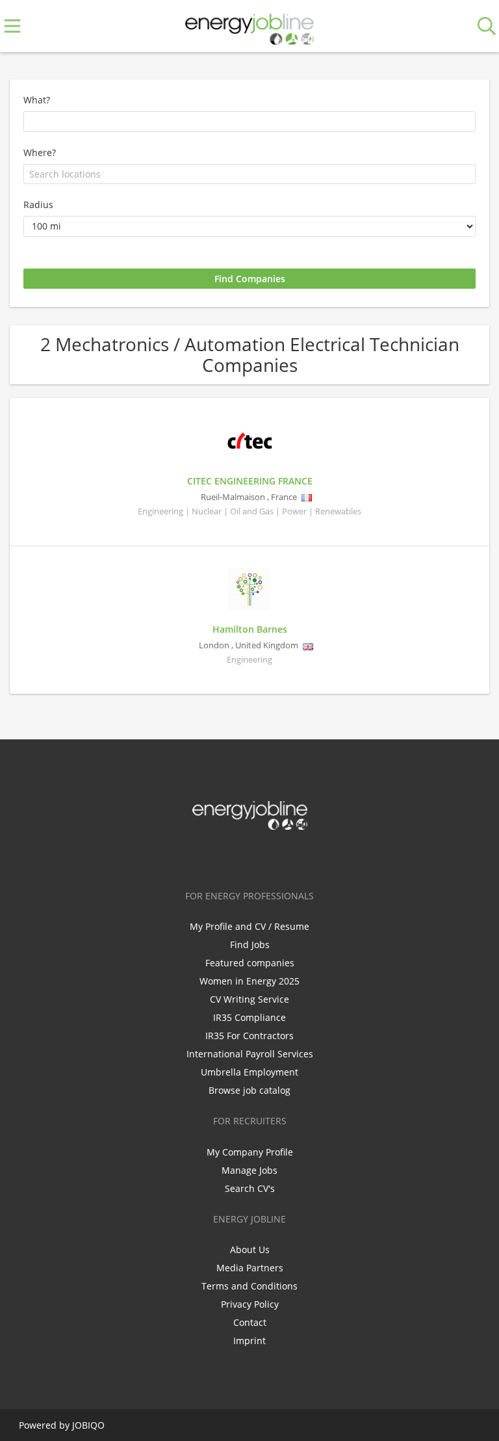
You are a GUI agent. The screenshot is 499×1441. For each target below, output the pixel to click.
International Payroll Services (249, 1054)
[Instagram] (273, 857)
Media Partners (249, 1268)
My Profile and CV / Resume (249, 926)
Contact (249, 1322)
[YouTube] (292, 857)
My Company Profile (250, 1152)
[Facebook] (208, 857)
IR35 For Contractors (249, 1035)
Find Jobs (250, 944)
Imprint (249, 1340)
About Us (250, 1249)
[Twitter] (230, 857)
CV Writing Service (249, 999)
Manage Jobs (249, 1170)
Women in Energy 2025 (249, 981)
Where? (39, 152)
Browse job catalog (249, 1090)
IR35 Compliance (249, 1017)
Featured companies (249, 963)
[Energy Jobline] (249, 26)
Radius (38, 204)
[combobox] (249, 174)
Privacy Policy (250, 1304)
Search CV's (250, 1188)
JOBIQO (88, 1425)
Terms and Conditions (249, 1286)
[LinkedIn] (251, 857)
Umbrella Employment (249, 1072)
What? (36, 100)
